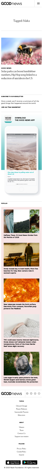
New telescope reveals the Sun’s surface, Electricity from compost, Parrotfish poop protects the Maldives (20, 306)
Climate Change (21, 406)
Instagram (35, 394)
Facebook (27, 394)
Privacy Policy (21, 448)
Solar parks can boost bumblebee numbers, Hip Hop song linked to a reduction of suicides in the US (19, 74)
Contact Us (21, 433)
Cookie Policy (21, 451)
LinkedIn (39, 394)
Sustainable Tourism (21, 412)
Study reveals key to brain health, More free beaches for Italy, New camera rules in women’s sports (21, 271)
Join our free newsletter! (11, 107)
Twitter (31, 394)
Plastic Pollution (21, 409)
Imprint (21, 454)
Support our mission (21, 436)
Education (21, 415)
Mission (21, 427)
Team (22, 430)
